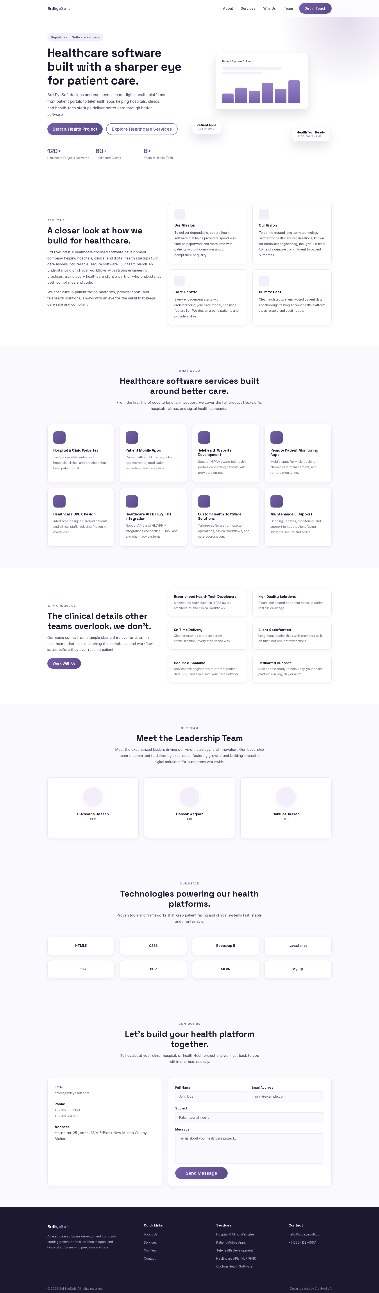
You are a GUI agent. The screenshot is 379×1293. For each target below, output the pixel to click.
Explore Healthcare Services (142, 129)
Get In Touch (315, 8)
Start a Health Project (75, 129)
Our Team (151, 1250)
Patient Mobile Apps (231, 1242)
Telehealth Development (234, 1250)
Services (248, 8)
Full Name (183, 1087)
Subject (181, 1108)
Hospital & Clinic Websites (235, 1234)
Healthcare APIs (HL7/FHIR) (236, 1258)
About (228, 8)
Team (288, 8)
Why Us (269, 8)
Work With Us (64, 663)
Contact (150, 1258)
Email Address (262, 1087)
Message (182, 1129)
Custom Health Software (234, 1266)
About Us (150, 1234)
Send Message (201, 1173)
